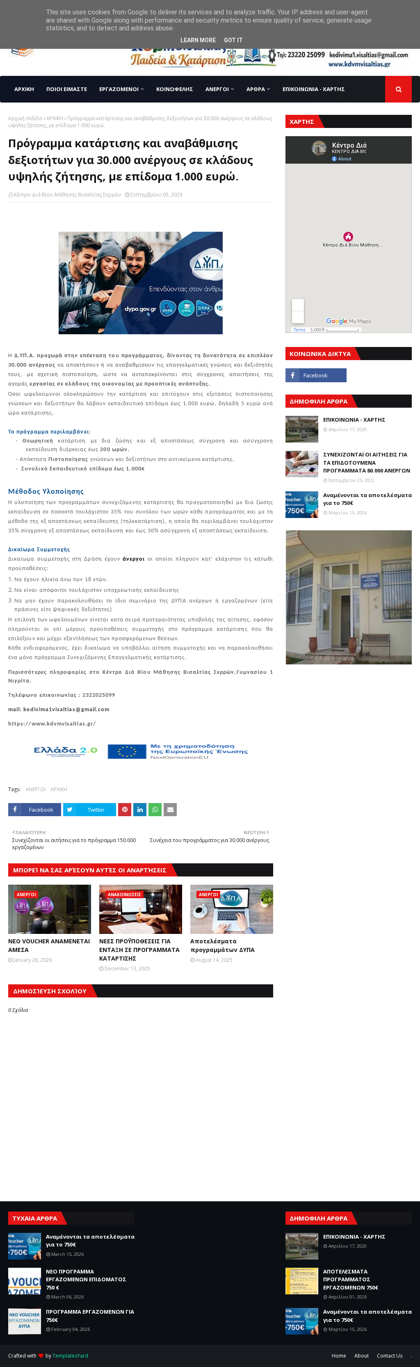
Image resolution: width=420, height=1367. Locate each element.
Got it (233, 40)
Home (339, 1355)
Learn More (198, 40)
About (361, 1355)
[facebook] (316, 375)
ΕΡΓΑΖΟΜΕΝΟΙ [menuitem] (119, 89)
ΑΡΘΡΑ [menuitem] (256, 89)
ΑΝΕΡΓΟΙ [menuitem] (217, 89)
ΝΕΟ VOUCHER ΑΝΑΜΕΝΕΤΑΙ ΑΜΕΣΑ (49, 945)
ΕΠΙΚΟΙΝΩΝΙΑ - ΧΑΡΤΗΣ (354, 419)
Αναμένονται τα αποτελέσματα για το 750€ (367, 499)
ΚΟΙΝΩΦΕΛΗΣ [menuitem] (174, 89)
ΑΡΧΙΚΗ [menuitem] (24, 89)
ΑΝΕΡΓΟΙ (35, 789)
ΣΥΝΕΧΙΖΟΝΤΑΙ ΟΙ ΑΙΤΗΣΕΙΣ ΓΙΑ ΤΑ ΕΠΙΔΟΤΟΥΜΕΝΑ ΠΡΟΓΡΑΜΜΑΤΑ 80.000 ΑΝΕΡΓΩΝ (366, 462)
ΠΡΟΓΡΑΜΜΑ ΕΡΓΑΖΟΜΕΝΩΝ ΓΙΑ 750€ (90, 1316)
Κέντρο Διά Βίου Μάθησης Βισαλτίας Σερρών (67, 194)
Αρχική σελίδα (25, 118)
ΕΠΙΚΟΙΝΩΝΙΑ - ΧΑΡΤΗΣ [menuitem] (314, 89)
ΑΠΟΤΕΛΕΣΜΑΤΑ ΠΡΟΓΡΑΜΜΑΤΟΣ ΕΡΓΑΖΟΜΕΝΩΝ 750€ (350, 1279)
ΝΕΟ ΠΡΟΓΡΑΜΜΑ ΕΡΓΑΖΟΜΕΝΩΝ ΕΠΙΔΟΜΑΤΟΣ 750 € (86, 1279)
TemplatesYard (70, 1355)
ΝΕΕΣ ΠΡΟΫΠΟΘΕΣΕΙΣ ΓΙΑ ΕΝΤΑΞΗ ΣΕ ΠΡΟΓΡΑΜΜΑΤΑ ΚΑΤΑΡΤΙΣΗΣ (139, 949)
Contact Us (389, 1355)
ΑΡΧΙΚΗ (54, 118)
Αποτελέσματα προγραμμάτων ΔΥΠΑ (222, 945)
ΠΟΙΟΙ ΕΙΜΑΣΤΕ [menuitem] (66, 89)
